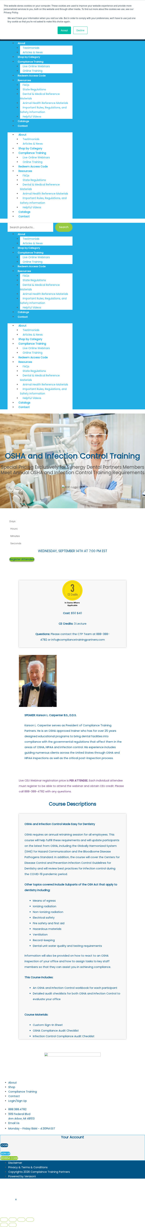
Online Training (32, 71)
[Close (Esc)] (30, 1220)
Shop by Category (29, 57)
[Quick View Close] (16, 1200)
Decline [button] (80, 30)
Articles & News (33, 52)
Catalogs (23, 121)
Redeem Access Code (32, 75)
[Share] (21, 1220)
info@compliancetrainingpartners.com (78, 640)
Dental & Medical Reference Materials (40, 96)
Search (64, 227)
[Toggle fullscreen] (13, 1220)
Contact (23, 126)
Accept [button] (64, 30)
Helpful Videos (32, 116)
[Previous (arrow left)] (4, 1225)
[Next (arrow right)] (13, 1225)
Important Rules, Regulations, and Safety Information (43, 110)
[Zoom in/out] (4, 1220)
